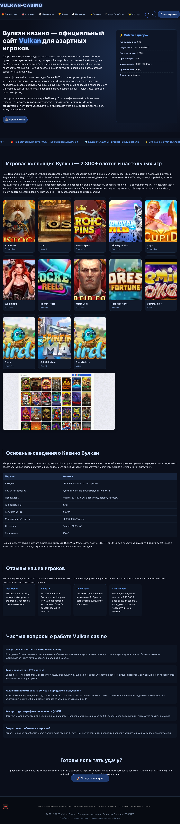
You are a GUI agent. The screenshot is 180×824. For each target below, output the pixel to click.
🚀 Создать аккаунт (90, 778)
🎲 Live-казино (46, 14)
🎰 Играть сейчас (15, 119)
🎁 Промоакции (9, 14)
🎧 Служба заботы (114, 14)
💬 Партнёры (78, 14)
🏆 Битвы (63, 14)
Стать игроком (168, 14)
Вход (151, 14)
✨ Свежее (95, 14)
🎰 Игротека (28, 14)
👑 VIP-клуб (134, 14)
